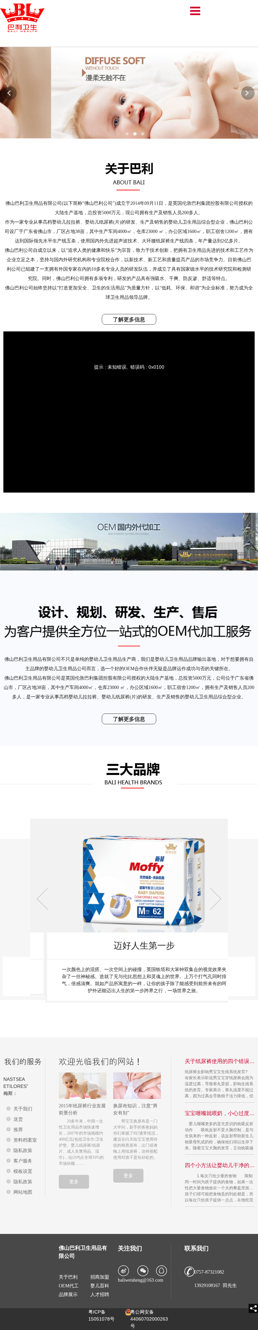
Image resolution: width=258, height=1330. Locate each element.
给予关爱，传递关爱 (129, 946)
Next (248, 93)
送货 (18, 1119)
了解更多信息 (129, 319)
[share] (253, 1308)
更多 (74, 1181)
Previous (10, 93)
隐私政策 (22, 1150)
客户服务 (22, 1160)
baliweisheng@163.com (140, 1280)
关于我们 (22, 1108)
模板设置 (22, 1171)
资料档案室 (25, 1140)
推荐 (18, 1129)
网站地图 (22, 1192)
